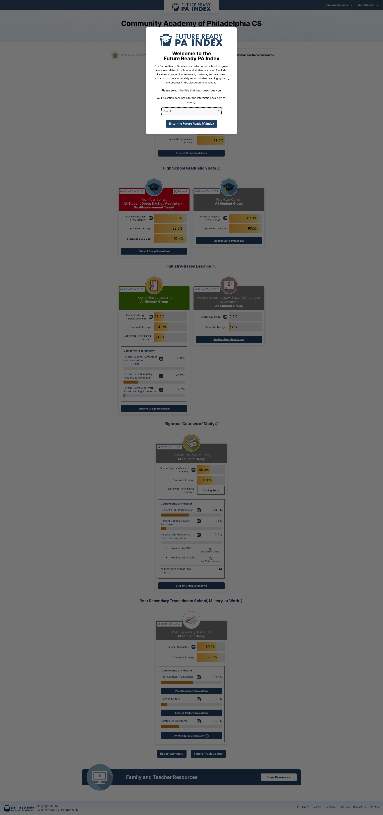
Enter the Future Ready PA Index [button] (191, 123)
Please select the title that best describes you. (191, 90)
